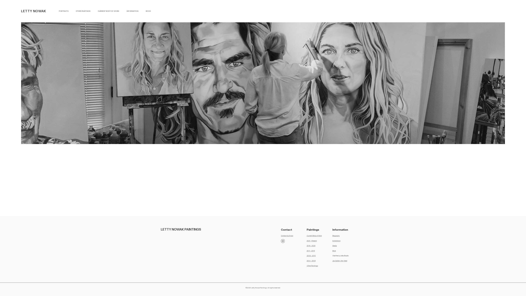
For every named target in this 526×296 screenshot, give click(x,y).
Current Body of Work (108, 11)
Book (148, 11)
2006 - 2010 (311, 256)
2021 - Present (312, 241)
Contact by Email (287, 236)
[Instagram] (283, 241)
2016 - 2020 (311, 246)
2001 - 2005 (311, 261)
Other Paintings (83, 11)
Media (334, 246)
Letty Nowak (33, 11)
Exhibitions (336, 241)
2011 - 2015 (311, 251)
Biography (336, 236)
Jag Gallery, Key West (339, 261)
